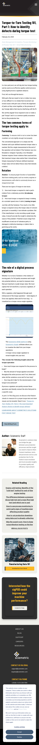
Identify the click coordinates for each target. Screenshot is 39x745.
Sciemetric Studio (12, 344)
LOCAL (19, 683)
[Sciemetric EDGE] (19, 264)
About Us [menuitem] (19, 629)
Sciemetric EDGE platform (18, 342)
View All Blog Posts (10, 424)
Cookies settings (19, 727)
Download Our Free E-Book (19, 568)
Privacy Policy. (23, 709)
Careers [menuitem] (19, 641)
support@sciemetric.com (19, 669)
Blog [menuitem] (19, 633)
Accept (19, 732)
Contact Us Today (19, 608)
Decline (19, 737)
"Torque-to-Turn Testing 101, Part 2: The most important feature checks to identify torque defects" (18, 404)
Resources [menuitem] (19, 646)
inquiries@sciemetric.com (19, 672)
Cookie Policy (10, 709)
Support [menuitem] (19, 637)
